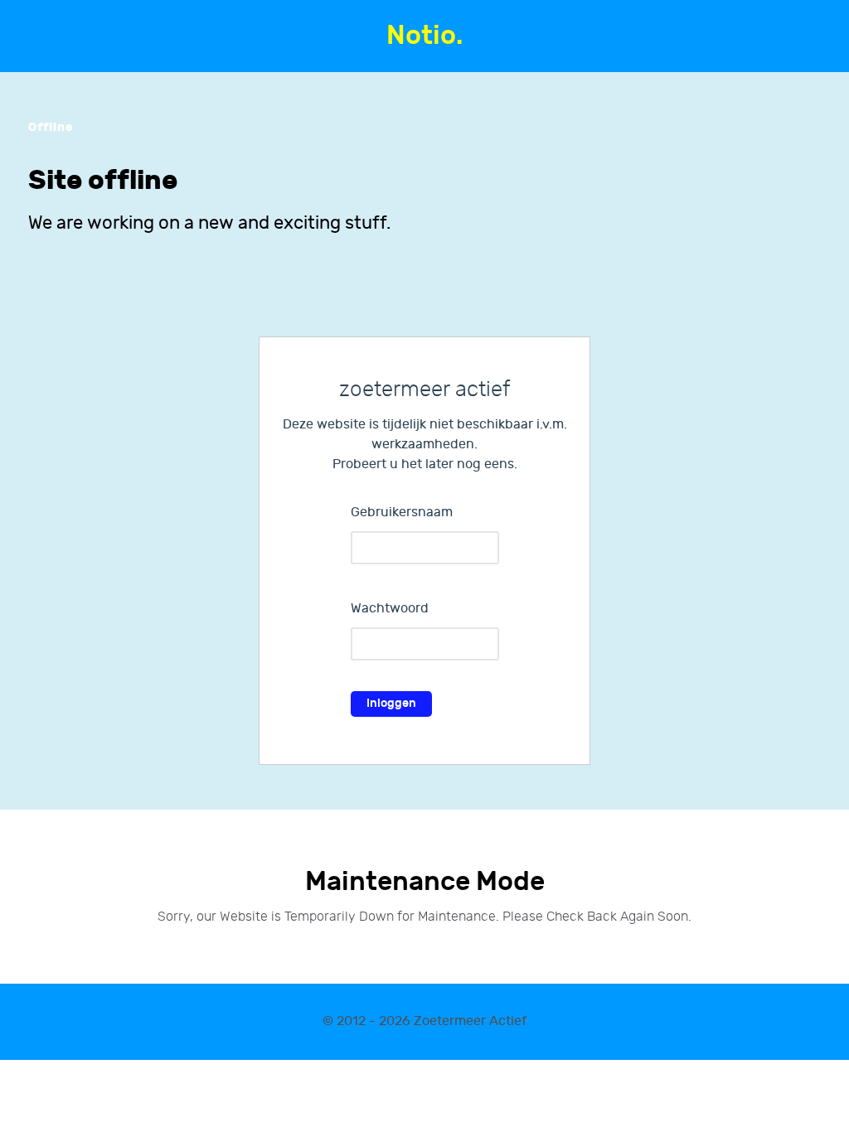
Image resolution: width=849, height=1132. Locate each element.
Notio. (424, 36)
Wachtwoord (390, 609)
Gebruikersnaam (402, 512)
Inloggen (391, 703)
